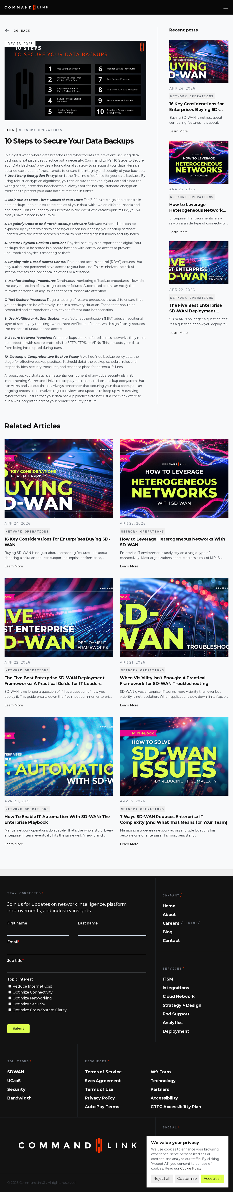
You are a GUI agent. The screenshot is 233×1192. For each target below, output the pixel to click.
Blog (9, 130)
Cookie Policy (191, 1168)
